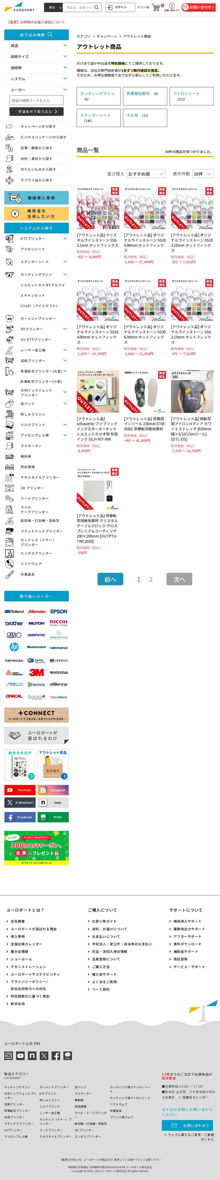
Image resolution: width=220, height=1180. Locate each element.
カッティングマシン (36, 274)
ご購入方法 (101, 966)
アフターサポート (188, 936)
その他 (138, 115)
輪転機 (26, 456)
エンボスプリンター (37, 553)
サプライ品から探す (37, 180)
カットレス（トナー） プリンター (38, 542)
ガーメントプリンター (38, 318)
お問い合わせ (194, 1125)
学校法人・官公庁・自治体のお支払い (122, 944)
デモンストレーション (28, 966)
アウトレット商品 (137, 36)
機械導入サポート (188, 921)
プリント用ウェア (121, 1117)
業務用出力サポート (190, 929)
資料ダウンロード (188, 944)
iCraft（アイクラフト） (40, 305)
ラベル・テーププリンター (91, 1115)
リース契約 (101, 989)
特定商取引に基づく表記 (30, 996)
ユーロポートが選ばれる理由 (34, 929)
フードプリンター (35, 498)
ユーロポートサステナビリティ (35, 974)
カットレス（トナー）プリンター (56, 1121)
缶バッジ (28, 403)
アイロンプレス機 (35, 435)
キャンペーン (107, 36)
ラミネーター (31, 445)
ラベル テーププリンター (35, 509)
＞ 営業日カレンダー (193, 1097)
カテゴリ (83, 36)
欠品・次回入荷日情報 (110, 951)
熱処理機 (28, 466)
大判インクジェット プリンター (37, 392)
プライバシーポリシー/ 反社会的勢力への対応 (29, 985)
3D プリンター (32, 488)
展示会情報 (20, 951)
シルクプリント (33, 424)
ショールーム (21, 959)
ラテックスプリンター (19, 1124)
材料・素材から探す (37, 158)
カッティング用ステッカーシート (130, 1089)
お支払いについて (106, 936)
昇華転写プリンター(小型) (41, 381)
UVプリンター (32, 329)
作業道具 (28, 574)
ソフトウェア (31, 563)
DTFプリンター (33, 238)
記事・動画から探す (37, 148)
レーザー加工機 (33, 350)
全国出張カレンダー (27, 944)
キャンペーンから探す (38, 126)
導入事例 (18, 936)
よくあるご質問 (104, 981)
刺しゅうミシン (33, 414)
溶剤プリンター (33, 360)
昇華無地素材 (143, 93)
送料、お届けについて (110, 929)
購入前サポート (104, 974)
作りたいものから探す (38, 169)
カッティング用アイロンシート (130, 1098)
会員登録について (106, 959)
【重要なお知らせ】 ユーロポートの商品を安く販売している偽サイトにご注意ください (110, 1159)
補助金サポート (186, 951)
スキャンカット (32, 295)
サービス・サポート (190, 966)
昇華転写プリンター (17, 1111)
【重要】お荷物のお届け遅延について (35, 22)
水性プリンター (14, 1117)
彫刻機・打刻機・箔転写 (40, 520)
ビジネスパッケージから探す (44, 137)
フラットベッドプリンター (42, 531)
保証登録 (181, 959)
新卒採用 (18, 1003)
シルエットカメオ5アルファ (42, 285)
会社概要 (18, 921)
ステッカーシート (35, 261)
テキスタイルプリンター (40, 477)
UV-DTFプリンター (36, 339)
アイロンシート (33, 249)
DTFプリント (48, 1093)
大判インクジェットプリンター (20, 1095)
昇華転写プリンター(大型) (42, 371)
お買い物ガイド (104, 921)
